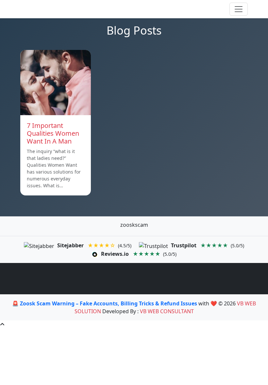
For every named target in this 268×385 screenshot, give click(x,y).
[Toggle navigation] (238, 9)
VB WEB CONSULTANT (167, 311)
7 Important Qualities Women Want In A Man (53, 133)
